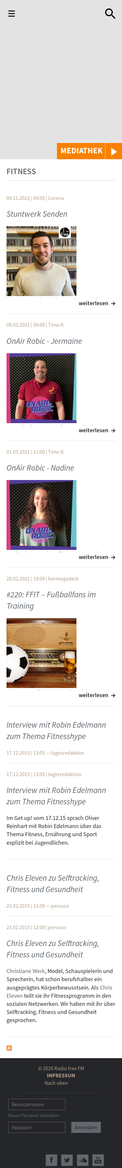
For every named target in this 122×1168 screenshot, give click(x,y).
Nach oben (56, 1083)
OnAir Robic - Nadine (40, 467)
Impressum (61, 1075)
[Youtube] (98, 1160)
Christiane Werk (26, 971)
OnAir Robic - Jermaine (44, 341)
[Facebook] (51, 1160)
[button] (89, 151)
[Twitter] (67, 1160)
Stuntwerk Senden (37, 214)
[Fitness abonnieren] (9, 1047)
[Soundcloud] (82, 1160)
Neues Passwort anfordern (33, 1115)
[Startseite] (59, 15)
